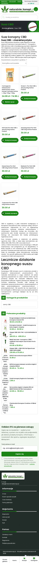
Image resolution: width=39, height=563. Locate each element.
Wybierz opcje (9, 102)
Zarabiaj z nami (7, 534)
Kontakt (4, 537)
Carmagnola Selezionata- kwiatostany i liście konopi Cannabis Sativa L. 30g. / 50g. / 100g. (10, 89)
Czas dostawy (7, 500)
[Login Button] (36, 9)
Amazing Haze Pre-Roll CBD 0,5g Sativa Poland (29, 128)
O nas (4, 494)
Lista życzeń (6, 517)
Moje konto (5, 514)
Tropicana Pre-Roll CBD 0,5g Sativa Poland (10, 203)
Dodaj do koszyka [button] (30, 98)
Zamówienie (4, 3)
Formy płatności (7, 502)
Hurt (3, 523)
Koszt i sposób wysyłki (9, 497)
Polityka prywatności (8, 543)
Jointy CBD (7, 304)
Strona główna (7, 28)
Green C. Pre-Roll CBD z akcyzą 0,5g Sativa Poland (29, 87)
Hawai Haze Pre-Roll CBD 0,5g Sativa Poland (10, 167)
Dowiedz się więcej (11, 213)
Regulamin (5, 540)
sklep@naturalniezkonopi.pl (10, 484)
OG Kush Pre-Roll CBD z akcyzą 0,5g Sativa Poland (9, 129)
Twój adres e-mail (8, 444)
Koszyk (4, 520)
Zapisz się (19, 454)
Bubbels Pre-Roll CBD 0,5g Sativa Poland (28, 167)
